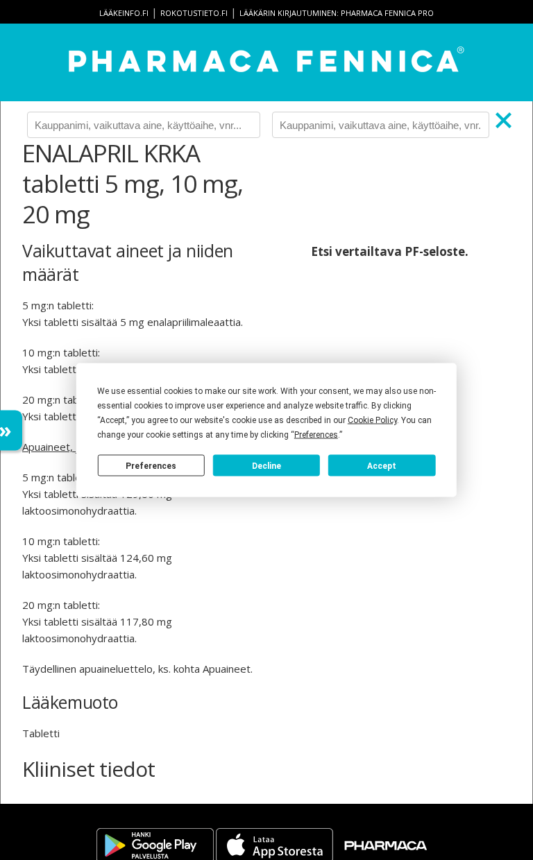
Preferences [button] (316, 435)
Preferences (151, 465)
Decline (266, 465)
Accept (381, 465)
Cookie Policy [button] (372, 420)
